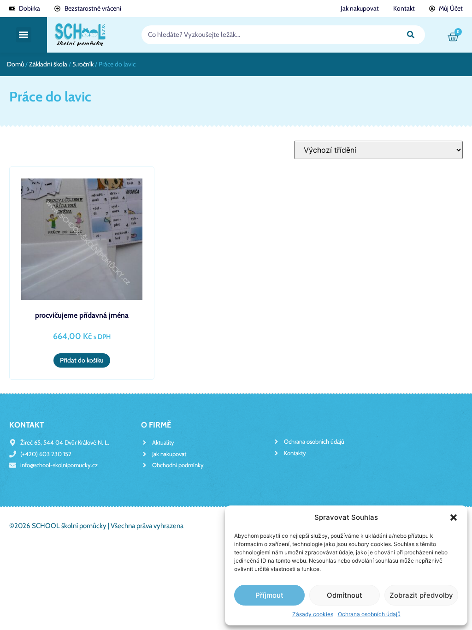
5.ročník (83, 64)
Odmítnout (344, 595)
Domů (15, 64)
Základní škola (48, 64)
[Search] (410, 34)
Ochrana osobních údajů (369, 614)
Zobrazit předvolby (421, 595)
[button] (453, 517)
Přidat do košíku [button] (82, 360)
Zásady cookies (312, 614)
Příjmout (269, 595)
